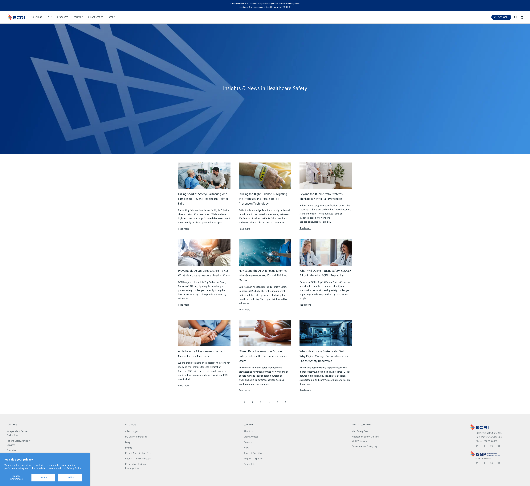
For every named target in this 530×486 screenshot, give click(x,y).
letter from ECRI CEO (280, 7)
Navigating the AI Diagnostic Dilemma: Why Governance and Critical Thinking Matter (263, 275)
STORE (112, 17)
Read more (183, 229)
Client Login (502, 18)
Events (128, 447)
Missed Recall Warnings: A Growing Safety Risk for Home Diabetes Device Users (263, 356)
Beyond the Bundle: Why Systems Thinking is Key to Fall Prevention (321, 196)
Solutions (36, 17)
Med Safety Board (361, 431)
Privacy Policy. (74, 468)
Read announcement (258, 7)
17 (277, 402)
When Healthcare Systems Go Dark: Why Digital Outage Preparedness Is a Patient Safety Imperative (324, 356)
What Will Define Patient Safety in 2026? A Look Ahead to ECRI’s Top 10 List (325, 273)
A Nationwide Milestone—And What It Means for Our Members (202, 354)
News (247, 447)
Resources (62, 17)
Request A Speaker (253, 458)
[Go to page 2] (286, 402)
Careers (248, 442)
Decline (70, 477)
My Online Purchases (136, 436)
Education (12, 450)
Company (78, 17)
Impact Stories (95, 17)
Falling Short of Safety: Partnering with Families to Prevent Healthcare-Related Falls (203, 199)
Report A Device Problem (138, 458)
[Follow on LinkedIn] (477, 445)
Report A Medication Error (138, 453)
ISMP (49, 17)
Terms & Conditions (254, 453)
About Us (248, 431)
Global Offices (251, 436)
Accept (43, 477)
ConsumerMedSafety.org (364, 446)
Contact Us (249, 464)
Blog (127, 442)
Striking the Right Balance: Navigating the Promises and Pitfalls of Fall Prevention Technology (263, 199)
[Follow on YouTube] (498, 445)
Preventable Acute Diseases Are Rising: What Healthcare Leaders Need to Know (204, 273)
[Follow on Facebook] (484, 445)
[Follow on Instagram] (491, 445)
